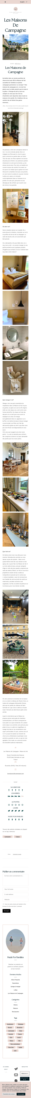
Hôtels (18, 63)
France (18, 836)
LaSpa (15, 990)
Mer (19, 1040)
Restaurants (15, 1011)
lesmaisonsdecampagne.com (15, 773)
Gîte (11, 1037)
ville (15, 1050)
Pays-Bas (11, 1047)
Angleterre (10, 1024)
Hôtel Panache (15, 980)
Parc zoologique (15, 1044)
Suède (20, 1047)
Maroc (11, 1040)
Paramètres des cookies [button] (9, 1094)
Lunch (19, 1037)
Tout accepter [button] (21, 1094)
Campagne (8, 836)
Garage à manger (15, 986)
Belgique (20, 1024)
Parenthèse (15, 983)
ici (22, 108)
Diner (20, 1031)
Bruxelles (19, 1027)
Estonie (11, 1034)
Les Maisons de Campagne (15, 993)
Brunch (10, 1027)
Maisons (15, 1008)
